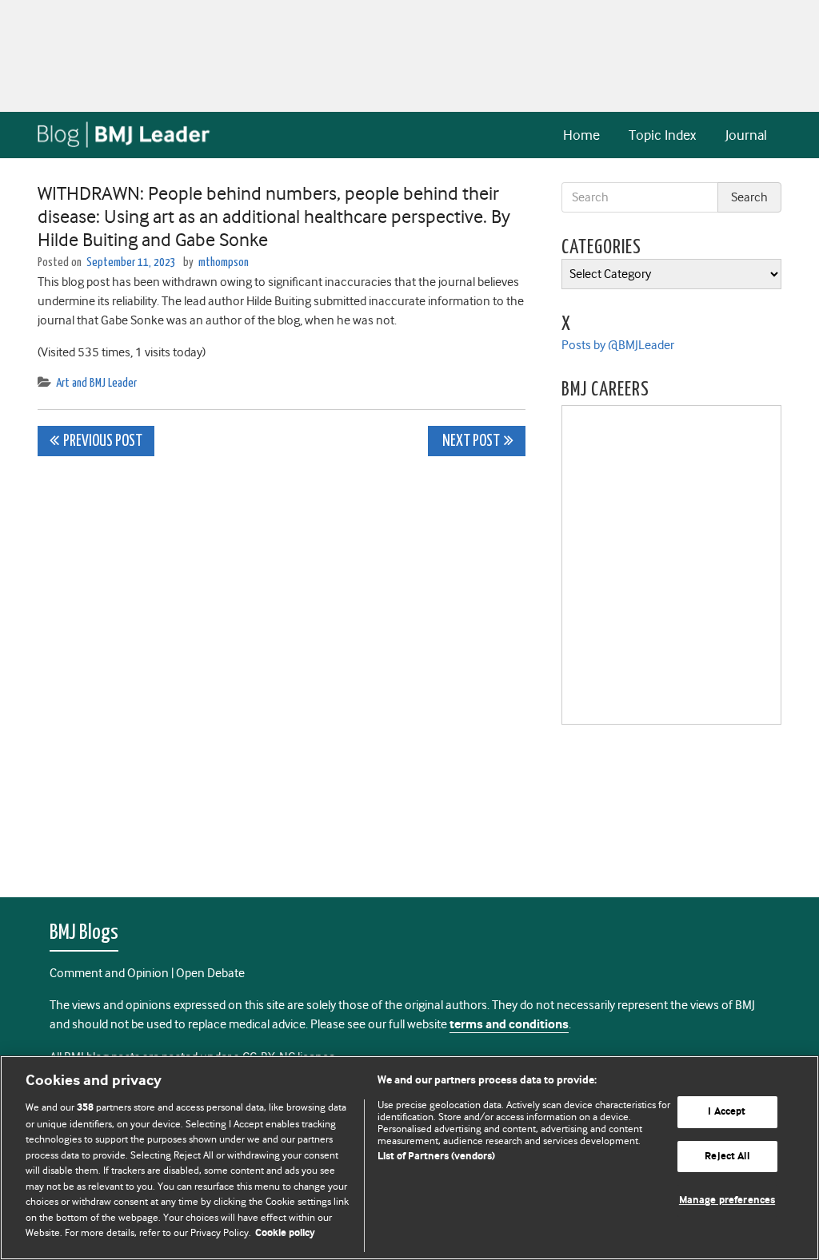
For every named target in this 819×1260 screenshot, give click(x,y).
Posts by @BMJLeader (617, 345)
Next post (470, 441)
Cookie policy (285, 1233)
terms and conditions (509, 1024)
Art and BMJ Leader (96, 383)
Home (581, 135)
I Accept (726, 1112)
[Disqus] (281, 668)
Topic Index (662, 135)
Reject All (727, 1157)
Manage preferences (727, 1201)
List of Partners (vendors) (436, 1157)
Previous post (102, 441)
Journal (746, 135)
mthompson (223, 262)
